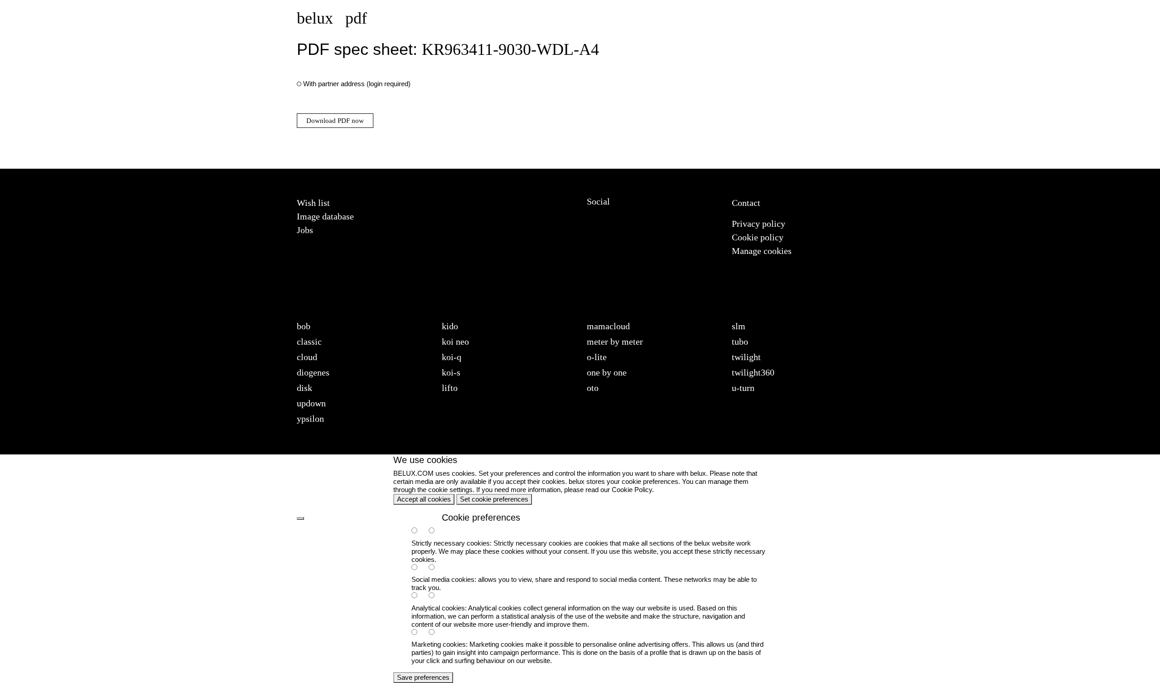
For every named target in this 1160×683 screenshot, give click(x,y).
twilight (746, 357)
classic (309, 341)
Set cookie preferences (494, 499)
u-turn (743, 388)
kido (450, 326)
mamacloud (608, 326)
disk (304, 388)
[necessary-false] (436, 531)
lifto (450, 388)
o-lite (597, 357)
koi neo (455, 341)
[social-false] (436, 568)
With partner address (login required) (357, 84)
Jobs (305, 230)
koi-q (451, 357)
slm (738, 326)
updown (311, 403)
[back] (300, 518)
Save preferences (423, 677)
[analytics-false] (436, 596)
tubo (740, 341)
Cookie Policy (632, 489)
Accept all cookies (424, 499)
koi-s (451, 372)
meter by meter (615, 341)
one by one (607, 372)
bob (303, 326)
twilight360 (753, 372)
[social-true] (419, 568)
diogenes (313, 372)
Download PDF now (335, 120)
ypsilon (310, 419)
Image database (325, 216)
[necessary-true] (419, 531)
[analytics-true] (419, 596)
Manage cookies (762, 251)
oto (593, 388)
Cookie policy (757, 237)
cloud (307, 357)
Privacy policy (758, 224)
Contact (746, 203)
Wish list (313, 203)
